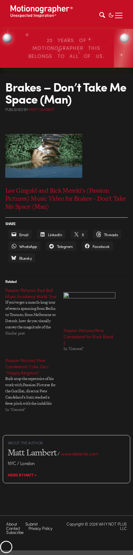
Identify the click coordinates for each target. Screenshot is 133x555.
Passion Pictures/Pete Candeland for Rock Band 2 (88, 336)
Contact (13, 528)
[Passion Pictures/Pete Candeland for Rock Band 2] (89, 307)
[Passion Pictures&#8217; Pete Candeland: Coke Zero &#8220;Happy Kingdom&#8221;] (34, 385)
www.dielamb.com (79, 453)
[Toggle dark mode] (111, 14)
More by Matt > (22, 475)
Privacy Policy (40, 528)
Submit (31, 524)
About (11, 524)
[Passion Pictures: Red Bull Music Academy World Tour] (34, 311)
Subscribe (14, 532)
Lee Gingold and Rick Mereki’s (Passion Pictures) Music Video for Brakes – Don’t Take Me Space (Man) (65, 198)
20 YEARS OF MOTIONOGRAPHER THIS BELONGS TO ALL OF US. (66, 48)
